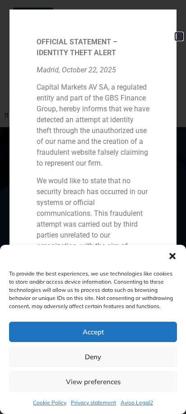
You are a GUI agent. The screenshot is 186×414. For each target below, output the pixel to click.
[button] (172, 256)
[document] (93, 207)
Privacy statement (93, 402)
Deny (93, 356)
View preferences (93, 381)
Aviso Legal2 (137, 402)
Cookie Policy (49, 402)
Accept (93, 332)
